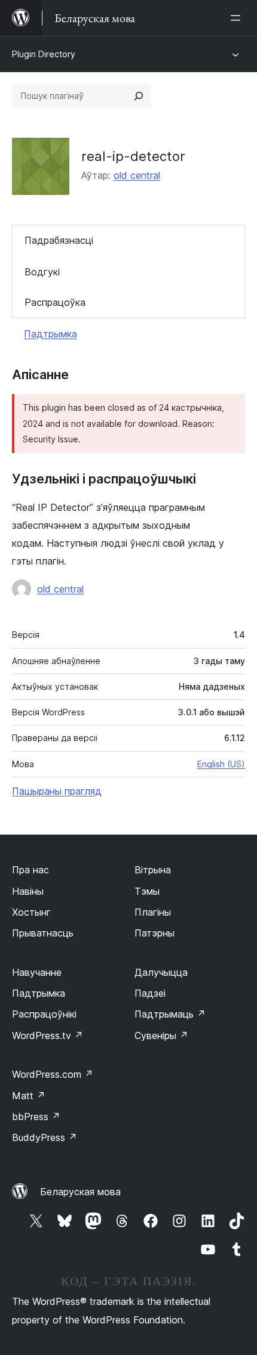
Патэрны (154, 933)
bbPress (36, 1117)
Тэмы (147, 891)
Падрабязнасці (59, 240)
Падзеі (150, 993)
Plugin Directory (43, 54)
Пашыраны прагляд (57, 791)
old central (137, 175)
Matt (28, 1096)
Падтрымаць (170, 1014)
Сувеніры (161, 1035)
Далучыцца (161, 972)
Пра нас (30, 870)
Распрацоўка (55, 302)
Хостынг (31, 912)
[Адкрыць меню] (238, 18)
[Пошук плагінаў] (139, 96)
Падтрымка (50, 334)
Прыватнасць (43, 933)
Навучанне (37, 972)
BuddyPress (44, 1137)
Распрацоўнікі (44, 1014)
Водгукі (42, 272)
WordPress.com (52, 1074)
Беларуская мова (80, 1192)
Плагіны (152, 912)
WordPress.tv (47, 1035)
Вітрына (152, 870)
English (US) (221, 764)
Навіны (28, 891)
